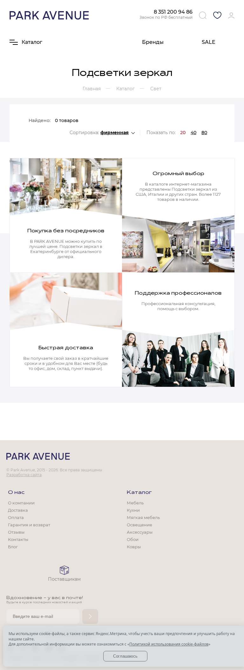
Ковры (134, 546)
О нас (16, 492)
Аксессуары (139, 532)
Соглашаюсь (125, 656)
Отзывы (16, 532)
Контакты (18, 539)
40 (193, 132)
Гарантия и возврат (29, 524)
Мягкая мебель (143, 517)
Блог (13, 546)
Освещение (139, 524)
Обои (133, 539)
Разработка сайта (24, 474)
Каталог (139, 492)
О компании (21, 502)
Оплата (16, 517)
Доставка (18, 510)
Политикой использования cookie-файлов (168, 644)
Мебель (135, 502)
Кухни (133, 510)
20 (183, 132)
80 (204, 132)
